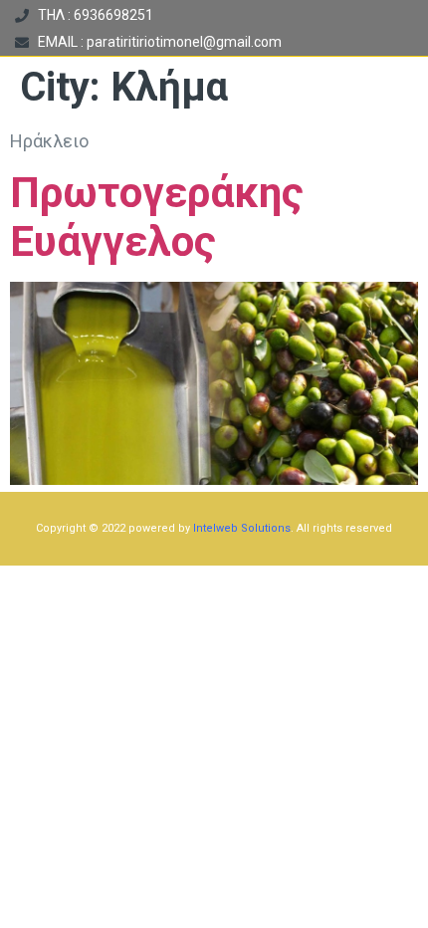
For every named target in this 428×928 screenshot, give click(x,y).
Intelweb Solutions (242, 528)
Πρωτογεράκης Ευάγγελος (157, 217)
